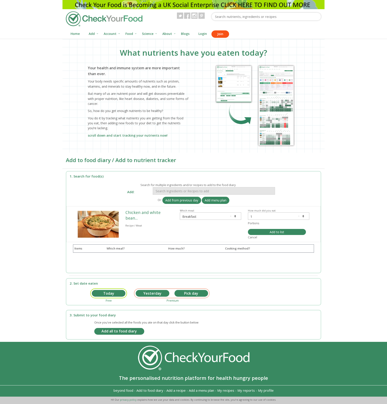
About (167, 34)
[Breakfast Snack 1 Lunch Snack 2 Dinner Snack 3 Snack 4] (210, 216)
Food (129, 34)
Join (220, 34)
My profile (266, 390)
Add (92, 34)
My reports (246, 390)
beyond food (123, 390)
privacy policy (128, 399)
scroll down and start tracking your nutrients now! (128, 135)
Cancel (252, 237)
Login (202, 34)
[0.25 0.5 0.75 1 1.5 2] (278, 216)
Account (110, 34)
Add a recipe (176, 390)
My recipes (225, 390)
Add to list (277, 232)
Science (147, 34)
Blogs (185, 34)
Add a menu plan (201, 390)
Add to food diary (149, 390)
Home (75, 34)
